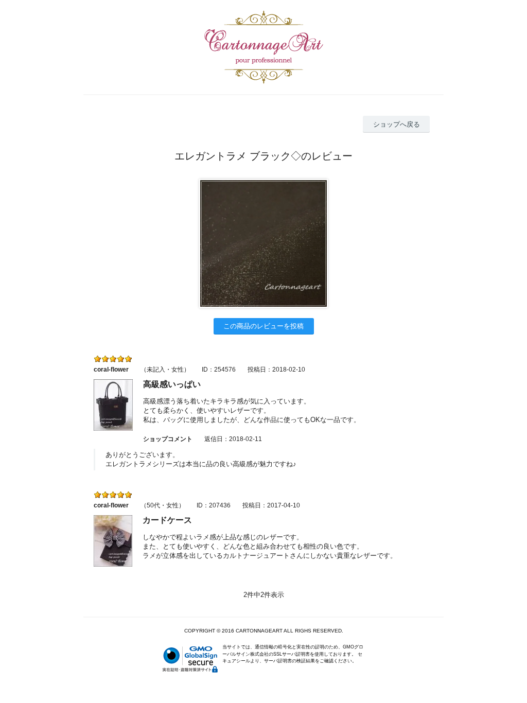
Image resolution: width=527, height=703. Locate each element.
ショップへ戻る (396, 124)
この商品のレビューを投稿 (263, 326)
